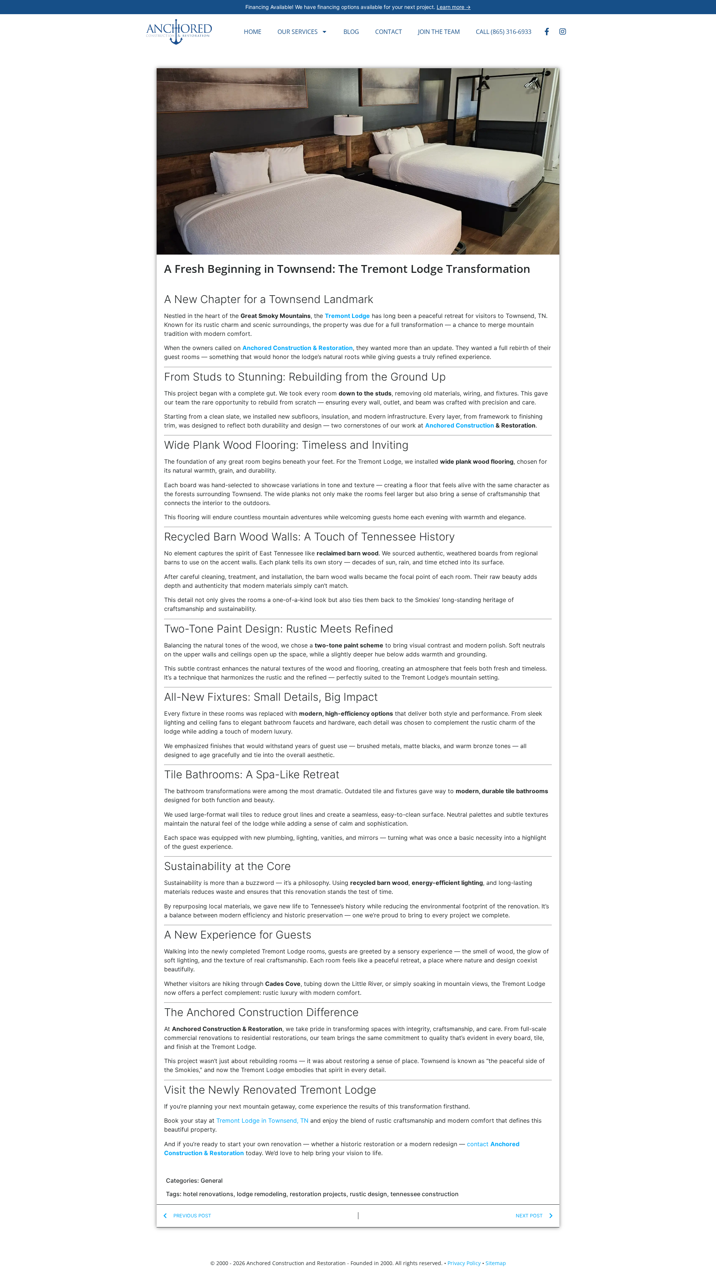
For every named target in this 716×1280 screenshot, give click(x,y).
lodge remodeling (261, 1194)
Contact (388, 32)
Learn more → (454, 7)
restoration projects (318, 1194)
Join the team (439, 32)
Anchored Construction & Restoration (297, 347)
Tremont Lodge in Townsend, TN (262, 1120)
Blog (351, 32)
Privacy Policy (464, 1263)
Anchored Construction (459, 425)
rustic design (368, 1194)
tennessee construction (424, 1194)
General (212, 1180)
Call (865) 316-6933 (503, 32)
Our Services (297, 32)
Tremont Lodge (347, 315)
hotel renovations (208, 1194)
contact (478, 1144)
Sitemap (496, 1263)
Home (252, 32)
